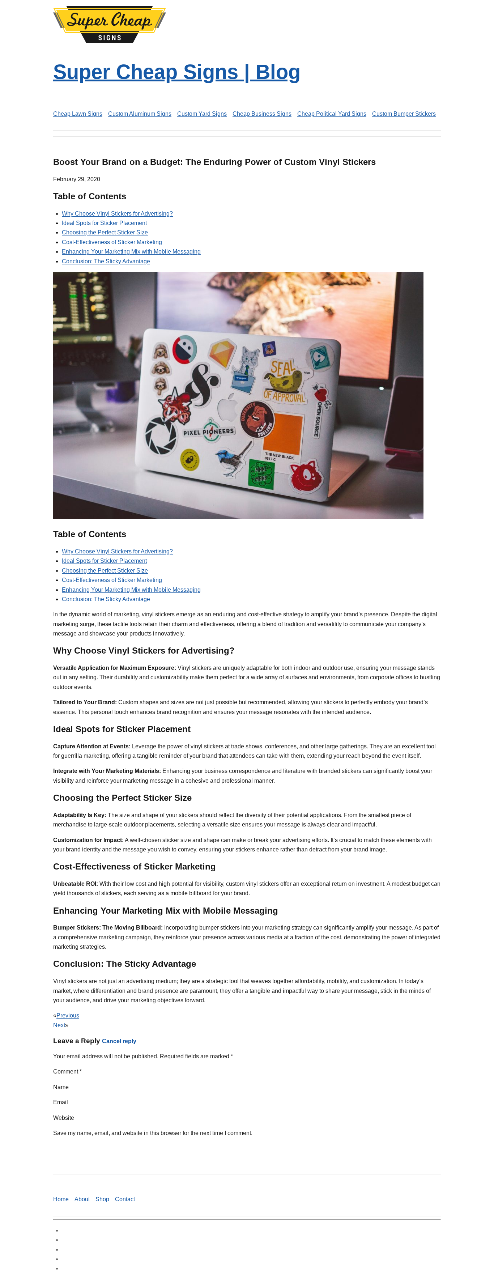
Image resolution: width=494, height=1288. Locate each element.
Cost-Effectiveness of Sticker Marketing (112, 242)
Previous (67, 1015)
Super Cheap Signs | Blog (177, 71)
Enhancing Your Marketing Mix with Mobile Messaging (131, 251)
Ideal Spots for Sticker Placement (104, 223)
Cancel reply (119, 1041)
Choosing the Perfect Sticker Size (105, 232)
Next (59, 1025)
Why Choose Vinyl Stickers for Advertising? (117, 214)
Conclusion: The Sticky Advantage (106, 261)
